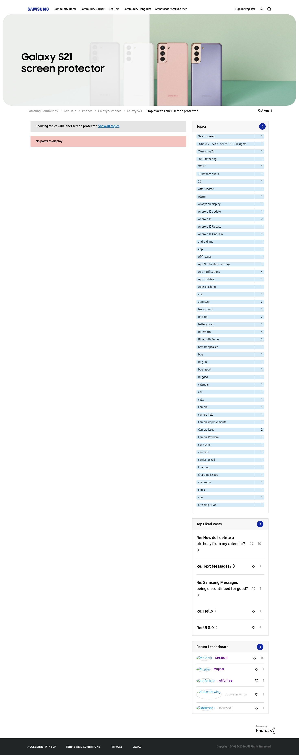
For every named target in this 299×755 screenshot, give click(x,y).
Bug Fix (202, 362)
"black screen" (207, 136)
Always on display (209, 204)
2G (199, 181)
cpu (200, 497)
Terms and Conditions (83, 746)
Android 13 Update (209, 226)
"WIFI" (202, 166)
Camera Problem (208, 437)
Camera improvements (212, 422)
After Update (206, 189)
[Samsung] (38, 9)
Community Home (65, 9)
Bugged (203, 377)
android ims (205, 241)
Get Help (114, 9)
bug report (204, 369)
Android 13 (205, 219)
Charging (204, 467)
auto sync (204, 302)
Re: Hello (205, 611)
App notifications (209, 272)
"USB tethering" (208, 159)
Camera (202, 407)
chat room (204, 482)
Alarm (202, 196)
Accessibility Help (41, 746)
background (205, 309)
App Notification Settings (214, 264)
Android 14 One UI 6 (210, 234)
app (200, 249)
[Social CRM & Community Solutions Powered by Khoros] (265, 729)
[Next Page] (262, 126)
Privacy (116, 746)
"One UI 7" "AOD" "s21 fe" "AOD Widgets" (222, 144)
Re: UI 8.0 (205, 627)
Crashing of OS (207, 505)
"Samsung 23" (206, 151)
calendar (203, 384)
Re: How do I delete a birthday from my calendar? (220, 540)
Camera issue (206, 429)
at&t (200, 294)
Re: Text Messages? (214, 566)
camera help (205, 414)
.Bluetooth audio (208, 174)
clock (201, 490)
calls (201, 399)
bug (200, 354)
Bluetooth (204, 332)
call (200, 392)
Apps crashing (207, 287)
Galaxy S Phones (109, 111)
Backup (202, 317)
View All (230, 524)
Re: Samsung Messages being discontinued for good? (222, 585)
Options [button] (263, 110)
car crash (203, 452)
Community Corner (93, 9)
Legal (137, 746)
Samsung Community (42, 111)
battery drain (206, 324)
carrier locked (206, 460)
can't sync (204, 444)
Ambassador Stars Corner (171, 9)
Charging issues (208, 475)
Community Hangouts (137, 9)
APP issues (204, 257)
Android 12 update (209, 211)
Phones (87, 111)
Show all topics (108, 126)
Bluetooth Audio (208, 339)
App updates (206, 279)
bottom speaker (208, 347)
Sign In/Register (245, 9)
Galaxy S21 (134, 111)
